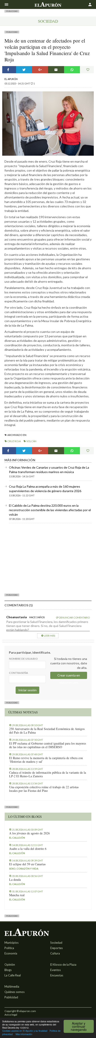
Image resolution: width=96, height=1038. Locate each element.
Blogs (8, 970)
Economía (10, 953)
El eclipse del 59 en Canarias (27, 864)
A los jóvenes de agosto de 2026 (29, 833)
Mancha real (17, 895)
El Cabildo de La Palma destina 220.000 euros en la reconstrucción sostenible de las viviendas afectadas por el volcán (50, 510)
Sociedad (48, 21)
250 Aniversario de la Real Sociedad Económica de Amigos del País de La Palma (47, 730)
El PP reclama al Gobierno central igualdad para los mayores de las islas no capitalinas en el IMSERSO (47, 745)
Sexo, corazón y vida (23, 868)
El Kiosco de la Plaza (63, 964)
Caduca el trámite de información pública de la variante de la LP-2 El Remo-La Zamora (47, 774)
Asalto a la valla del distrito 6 (27, 849)
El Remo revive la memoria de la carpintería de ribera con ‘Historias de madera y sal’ (46, 759)
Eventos (55, 970)
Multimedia (11, 986)
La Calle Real (12, 975)
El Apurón (11, 79)
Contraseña (18, 672)
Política (9, 948)
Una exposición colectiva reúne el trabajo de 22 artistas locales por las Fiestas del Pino (44, 788)
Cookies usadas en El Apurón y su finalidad (24, 1030)
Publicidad (11, 997)
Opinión (9, 964)
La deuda (15, 879)
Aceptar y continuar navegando (79, 1026)
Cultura (55, 953)
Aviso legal (10, 1014)
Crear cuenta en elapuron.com (68, 676)
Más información (24, 1034)
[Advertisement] (48, 558)
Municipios (11, 942)
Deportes (56, 948)
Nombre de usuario (23, 658)
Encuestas (56, 975)
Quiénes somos (14, 992)
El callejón (17, 837)
